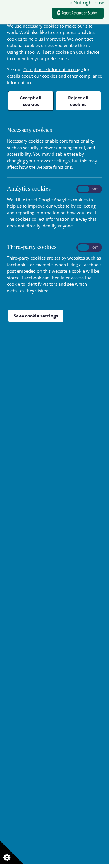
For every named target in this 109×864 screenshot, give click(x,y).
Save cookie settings (36, 316)
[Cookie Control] (11, 852)
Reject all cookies (78, 101)
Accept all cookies (31, 101)
